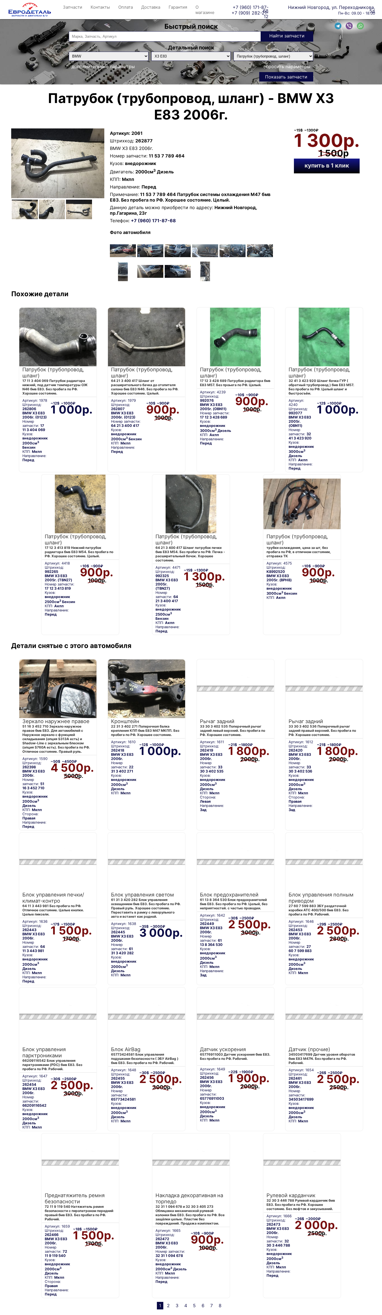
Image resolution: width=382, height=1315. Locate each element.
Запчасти (72, 7)
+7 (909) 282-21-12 (250, 12)
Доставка (150, 7)
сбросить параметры (286, 66)
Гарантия (178, 7)
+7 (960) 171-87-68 (250, 7)
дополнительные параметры (103, 66)
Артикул (119, 133)
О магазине (204, 9)
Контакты (100, 7)
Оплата (125, 7)
